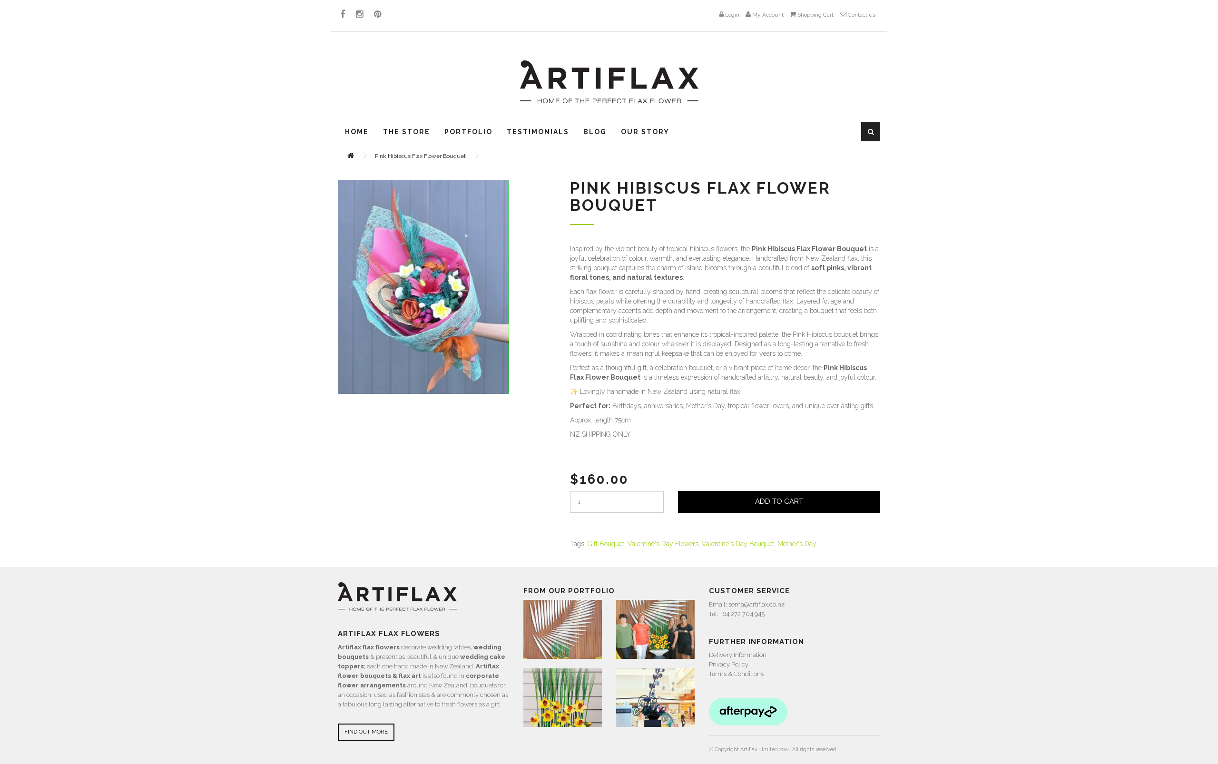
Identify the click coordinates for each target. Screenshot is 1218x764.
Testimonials (538, 132)
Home (357, 132)
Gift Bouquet (606, 544)
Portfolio (468, 132)
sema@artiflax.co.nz (756, 604)
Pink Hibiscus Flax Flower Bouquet (420, 156)
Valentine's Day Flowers (663, 544)
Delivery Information (737, 654)
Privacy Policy (728, 664)
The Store (406, 132)
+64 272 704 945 (742, 613)
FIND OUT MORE (366, 731)
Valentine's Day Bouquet (738, 544)
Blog (595, 132)
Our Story (645, 132)
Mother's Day (796, 544)
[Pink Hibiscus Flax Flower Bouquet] (423, 287)
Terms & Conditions (736, 673)
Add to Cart (779, 501)
